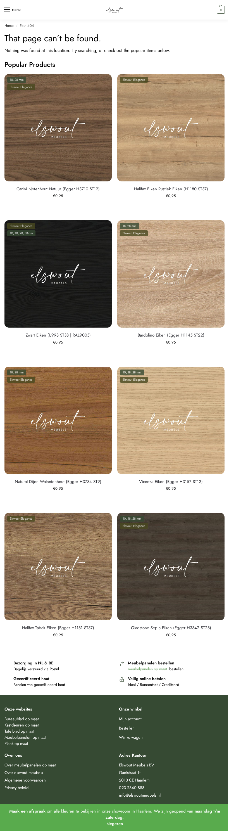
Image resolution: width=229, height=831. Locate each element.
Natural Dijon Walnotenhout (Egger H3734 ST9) (58, 482)
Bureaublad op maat (21, 719)
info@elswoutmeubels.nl (140, 795)
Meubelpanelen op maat (25, 737)
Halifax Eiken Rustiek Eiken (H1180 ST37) (171, 189)
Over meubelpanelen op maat (30, 765)
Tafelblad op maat (19, 731)
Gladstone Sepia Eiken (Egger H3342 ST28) (171, 628)
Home (9, 25)
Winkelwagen (131, 737)
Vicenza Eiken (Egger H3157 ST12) (171, 482)
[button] (220, 10)
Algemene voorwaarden (25, 780)
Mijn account (130, 719)
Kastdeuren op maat (21, 725)
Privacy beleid (16, 787)
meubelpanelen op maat (148, 669)
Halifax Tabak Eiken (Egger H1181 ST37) (58, 628)
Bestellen (127, 728)
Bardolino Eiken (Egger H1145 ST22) (171, 335)
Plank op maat (16, 743)
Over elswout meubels (23, 772)
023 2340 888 (131, 787)
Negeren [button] (114, 824)
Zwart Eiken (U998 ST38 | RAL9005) (58, 335)
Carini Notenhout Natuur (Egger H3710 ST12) (58, 189)
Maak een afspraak (28, 811)
